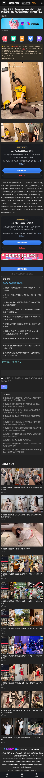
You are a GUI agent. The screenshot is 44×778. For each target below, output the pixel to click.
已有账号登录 (22, 170)
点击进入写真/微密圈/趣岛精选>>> (14, 283)
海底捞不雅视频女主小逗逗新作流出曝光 (15, 549)
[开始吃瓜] (22, 39)
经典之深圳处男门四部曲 (22, 440)
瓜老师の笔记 (14, 3)
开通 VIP (22, 175)
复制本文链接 (22, 269)
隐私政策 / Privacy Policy (15, 770)
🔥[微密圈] (14, 46)
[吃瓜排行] (5, 39)
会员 (24, 48)
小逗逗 (4, 16)
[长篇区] (13, 39)
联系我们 (26, 770)
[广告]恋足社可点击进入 (11, 362)
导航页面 (33, 770)
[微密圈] (31, 39)
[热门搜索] (39, 39)
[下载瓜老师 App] (34, 3)
